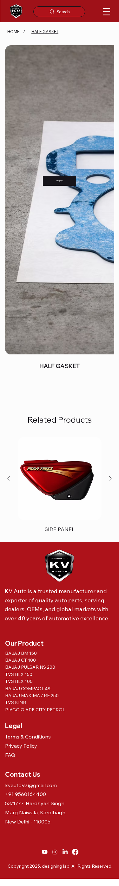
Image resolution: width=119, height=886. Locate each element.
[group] (60, 287)
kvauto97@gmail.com (31, 586)
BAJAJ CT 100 (20, 461)
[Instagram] (55, 653)
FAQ (10, 556)
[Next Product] (110, 279)
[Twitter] (10, 195)
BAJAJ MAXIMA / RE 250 (32, 496)
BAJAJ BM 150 (21, 454)
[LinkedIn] (65, 653)
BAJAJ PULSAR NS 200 (30, 468)
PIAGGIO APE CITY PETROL (35, 511)
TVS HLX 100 (19, 482)
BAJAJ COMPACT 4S (28, 489)
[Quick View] (60, 279)
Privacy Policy (21, 547)
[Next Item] (105, 99)
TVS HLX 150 (18, 475)
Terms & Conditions (28, 537)
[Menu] (106, 11)
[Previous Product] (8, 279)
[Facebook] (75, 653)
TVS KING (15, 504)
